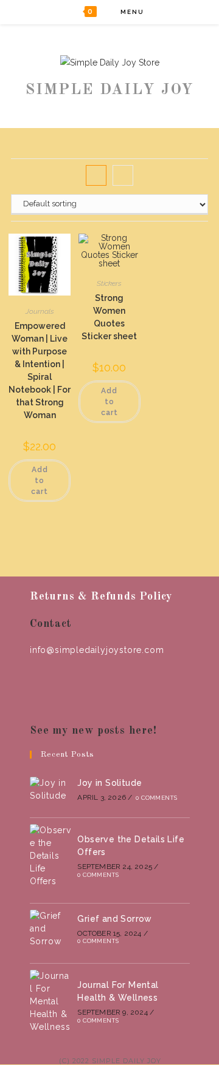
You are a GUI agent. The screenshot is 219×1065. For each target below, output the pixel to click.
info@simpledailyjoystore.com (97, 650)
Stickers (109, 283)
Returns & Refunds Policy (101, 596)
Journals (40, 311)
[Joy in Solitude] (50, 789)
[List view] (123, 175)
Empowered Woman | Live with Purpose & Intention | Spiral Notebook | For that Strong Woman (40, 370)
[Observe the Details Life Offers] (50, 856)
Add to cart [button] (39, 480)
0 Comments (156, 797)
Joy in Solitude (109, 783)
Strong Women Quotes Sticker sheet (109, 317)
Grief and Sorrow (114, 919)
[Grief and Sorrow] (50, 929)
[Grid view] (96, 175)
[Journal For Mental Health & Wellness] (50, 1001)
